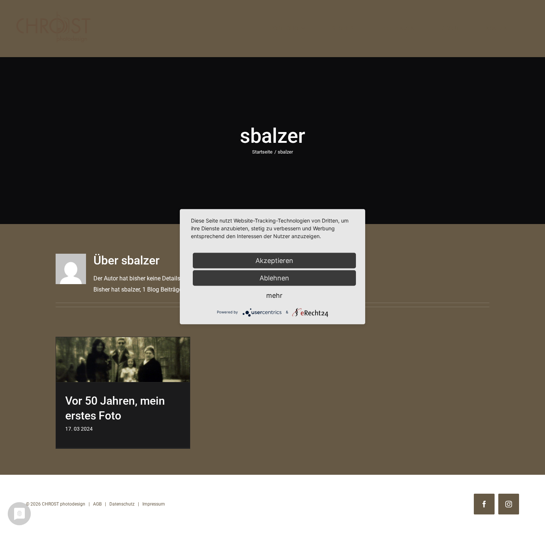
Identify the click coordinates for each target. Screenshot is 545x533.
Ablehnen (274, 278)
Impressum (153, 504)
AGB (97, 504)
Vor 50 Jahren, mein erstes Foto (123, 359)
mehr (274, 295)
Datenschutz (122, 504)
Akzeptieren (274, 260)
